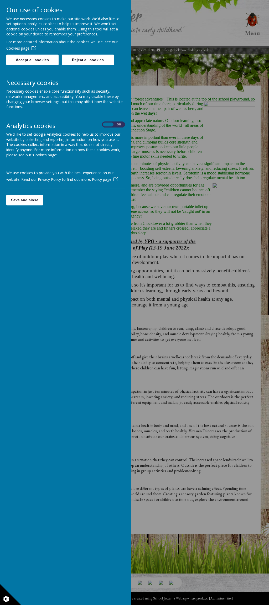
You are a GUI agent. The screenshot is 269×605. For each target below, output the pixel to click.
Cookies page (17, 48)
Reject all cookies (88, 60)
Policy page (101, 179)
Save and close (24, 200)
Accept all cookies (32, 60)
